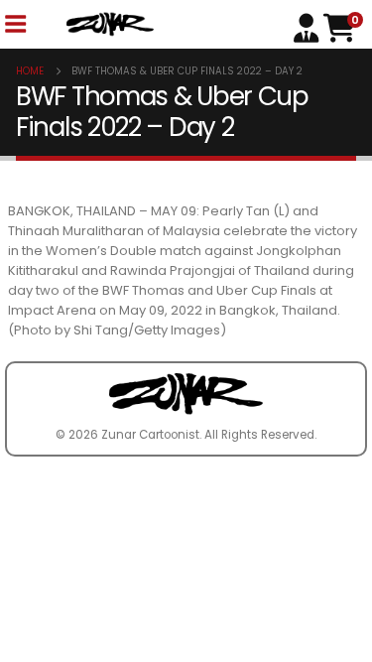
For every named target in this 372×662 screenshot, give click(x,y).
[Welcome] (308, 26)
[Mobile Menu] (15, 24)
